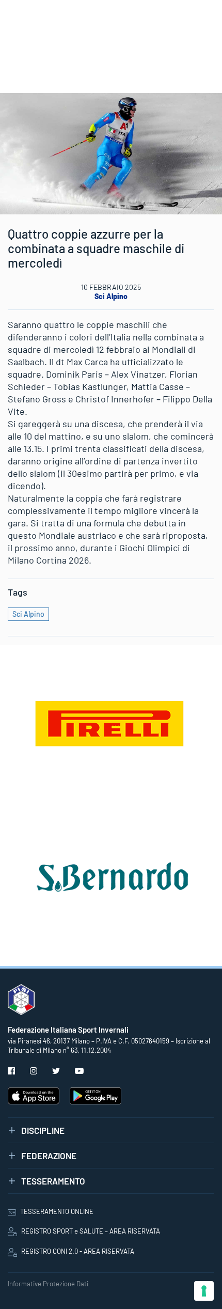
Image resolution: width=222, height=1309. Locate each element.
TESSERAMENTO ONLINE (56, 1211)
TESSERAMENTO (53, 1181)
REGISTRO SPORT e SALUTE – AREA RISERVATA (90, 1231)
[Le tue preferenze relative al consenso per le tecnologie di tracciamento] (204, 1291)
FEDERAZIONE (48, 1155)
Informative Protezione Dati (48, 1284)
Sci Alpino (111, 296)
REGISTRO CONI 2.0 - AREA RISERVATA (77, 1251)
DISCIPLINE (43, 1130)
